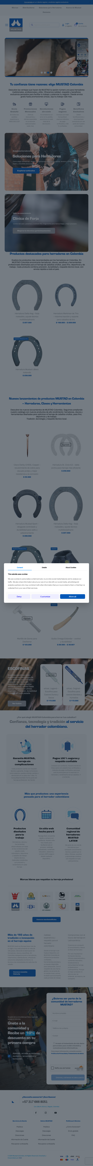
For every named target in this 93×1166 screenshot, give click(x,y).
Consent (20, 567)
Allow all (72, 596)
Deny (19, 596)
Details (44, 567)
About (71, 567)
